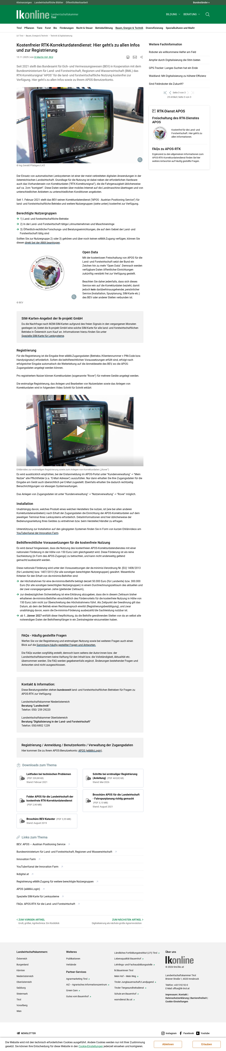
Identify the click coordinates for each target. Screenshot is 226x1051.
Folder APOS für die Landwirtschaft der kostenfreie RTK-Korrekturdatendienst (49, 800)
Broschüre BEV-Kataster (48, 820)
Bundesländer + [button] (201, 2)
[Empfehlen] (135, 57)
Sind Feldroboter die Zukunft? (166, 83)
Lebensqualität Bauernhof (127, 958)
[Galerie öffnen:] (80, 125)
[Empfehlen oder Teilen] (141, 57)
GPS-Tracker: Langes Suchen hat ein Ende (173, 68)
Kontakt (183, 994)
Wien (19, 1011)
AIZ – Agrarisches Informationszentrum (86, 984)
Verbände (71, 964)
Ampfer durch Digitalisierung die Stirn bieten (174, 60)
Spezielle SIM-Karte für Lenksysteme (43, 335)
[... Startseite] (47, 14)
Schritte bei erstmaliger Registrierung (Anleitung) (115, 778)
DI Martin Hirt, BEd (43, 57)
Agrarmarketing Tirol (76, 978)
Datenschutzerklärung (177, 998)
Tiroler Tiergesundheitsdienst (129, 987)
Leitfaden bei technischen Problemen (48, 778)
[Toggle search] (208, 14)
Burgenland (22, 964)
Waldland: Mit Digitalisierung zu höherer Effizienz (177, 75)
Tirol (19, 999)
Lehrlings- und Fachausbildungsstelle (133, 964)
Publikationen (73, 958)
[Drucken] (128, 57)
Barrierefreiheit (198, 998)
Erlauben (206, 1044)
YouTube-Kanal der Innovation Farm (37, 533)
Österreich (22, 958)
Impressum (171, 994)
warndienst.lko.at (123, 999)
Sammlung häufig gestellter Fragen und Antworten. (66, 645)
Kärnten (21, 970)
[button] (173, 14)
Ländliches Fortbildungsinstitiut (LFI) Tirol (135, 952)
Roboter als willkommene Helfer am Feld (172, 52)
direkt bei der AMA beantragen (42, 242)
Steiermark (22, 993)
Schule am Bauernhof (125, 993)
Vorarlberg (22, 1005)
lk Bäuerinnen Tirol (123, 970)
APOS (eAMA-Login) (90, 750)
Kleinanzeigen (24, 2)
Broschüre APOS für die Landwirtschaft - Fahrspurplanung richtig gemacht (116, 800)
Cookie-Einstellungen (176, 1001)
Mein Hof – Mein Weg (125, 976)
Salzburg (21, 987)
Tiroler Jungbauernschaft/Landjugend (134, 982)
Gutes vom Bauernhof (77, 996)
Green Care (72, 990)
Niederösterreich (25, 976)
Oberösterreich (24, 982)
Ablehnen (168, 1044)
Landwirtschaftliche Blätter (48, 2)
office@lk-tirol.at (181, 988)
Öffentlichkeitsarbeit (77, 2)
